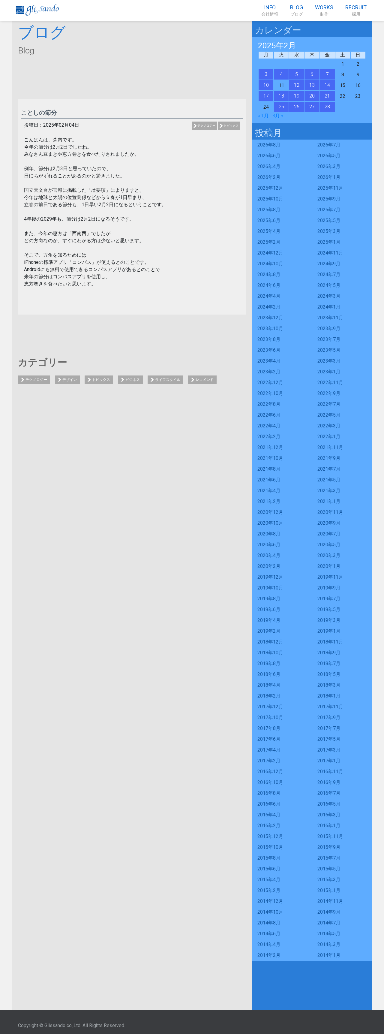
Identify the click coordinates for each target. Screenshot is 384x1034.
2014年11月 (330, 901)
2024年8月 (268, 274)
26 (296, 107)
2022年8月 (268, 404)
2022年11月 (330, 382)
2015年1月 (328, 890)
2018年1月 (328, 696)
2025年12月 (270, 188)
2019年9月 (328, 588)
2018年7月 (328, 663)
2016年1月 (328, 825)
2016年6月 (268, 804)
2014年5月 (328, 933)
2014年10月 (270, 912)
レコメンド (205, 380)
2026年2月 (268, 177)
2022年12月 (270, 382)
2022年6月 (268, 415)
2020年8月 (268, 534)
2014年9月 (328, 912)
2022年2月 (268, 436)
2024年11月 (330, 253)
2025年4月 (268, 231)
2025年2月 (268, 242)
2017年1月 (328, 761)
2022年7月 (328, 404)
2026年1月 (328, 177)
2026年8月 (268, 145)
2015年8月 (268, 858)
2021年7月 (328, 469)
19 (296, 96)
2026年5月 (328, 155)
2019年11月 (330, 577)
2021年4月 (268, 490)
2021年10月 (270, 458)
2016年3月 (328, 815)
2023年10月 (270, 328)
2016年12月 (270, 771)
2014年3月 (328, 944)
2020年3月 (328, 555)
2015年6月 (268, 869)
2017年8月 (268, 728)
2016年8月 (268, 793)
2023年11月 (330, 318)
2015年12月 (270, 836)
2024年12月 (270, 253)
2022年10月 (270, 393)
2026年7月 (328, 145)
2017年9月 (328, 717)
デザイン (69, 380)
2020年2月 (268, 566)
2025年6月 (268, 220)
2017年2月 (268, 761)
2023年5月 (328, 350)
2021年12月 (270, 447)
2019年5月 (328, 609)
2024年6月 (268, 285)
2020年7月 (328, 534)
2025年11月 (330, 188)
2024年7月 (328, 274)
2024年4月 (268, 296)
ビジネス (132, 380)
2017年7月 (328, 728)
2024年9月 (328, 264)
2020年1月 (328, 566)
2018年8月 (268, 663)
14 (327, 85)
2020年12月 (270, 512)
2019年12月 (270, 577)
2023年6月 (268, 350)
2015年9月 (328, 847)
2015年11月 (330, 836)
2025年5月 (328, 220)
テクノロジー (206, 125)
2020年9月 (328, 523)
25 (281, 107)
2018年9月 (328, 653)
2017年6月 (268, 739)
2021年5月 (328, 480)
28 (327, 107)
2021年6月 (268, 480)
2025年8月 (268, 210)
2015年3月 (328, 879)
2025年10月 (270, 199)
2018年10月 (270, 653)
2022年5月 (328, 415)
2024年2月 (268, 307)
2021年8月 (268, 469)
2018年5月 (328, 674)
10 (266, 85)
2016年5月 (328, 804)
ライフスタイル (167, 380)
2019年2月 (268, 631)
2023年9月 (328, 328)
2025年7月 (328, 210)
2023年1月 (328, 372)
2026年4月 (268, 166)
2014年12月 (270, 901)
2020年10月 (270, 523)
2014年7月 (328, 923)
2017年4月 (268, 750)
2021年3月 (328, 490)
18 (281, 96)
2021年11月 (330, 447)
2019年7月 (328, 598)
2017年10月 (270, 717)
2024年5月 (328, 285)
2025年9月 (328, 199)
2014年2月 (268, 955)
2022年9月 (328, 393)
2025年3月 (328, 231)
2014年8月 (268, 923)
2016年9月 (328, 782)
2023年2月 (268, 372)
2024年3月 (328, 296)
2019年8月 (268, 598)
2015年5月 (328, 869)
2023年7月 (328, 339)
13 (312, 85)
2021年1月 (328, 501)
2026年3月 (328, 166)
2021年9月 (328, 458)
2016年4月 (268, 815)
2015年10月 (270, 847)
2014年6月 (268, 933)
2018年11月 (330, 642)
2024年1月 (328, 307)
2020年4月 (268, 555)
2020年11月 (330, 512)
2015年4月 (268, 879)
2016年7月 (328, 793)
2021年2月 (268, 501)
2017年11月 (330, 707)
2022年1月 (328, 436)
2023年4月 (268, 361)
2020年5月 (328, 544)
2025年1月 (328, 242)
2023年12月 (270, 318)
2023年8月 (268, 339)
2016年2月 (268, 825)
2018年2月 (268, 696)
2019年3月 (328, 620)
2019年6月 (268, 609)
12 (296, 85)
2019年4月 (268, 620)
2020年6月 (268, 544)
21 (327, 96)
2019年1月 (328, 631)
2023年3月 (328, 361)
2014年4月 (268, 944)
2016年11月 (330, 771)
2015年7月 (328, 858)
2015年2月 (268, 890)
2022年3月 (328, 426)
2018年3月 (328, 685)
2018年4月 (268, 685)
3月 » (277, 116)
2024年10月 (270, 264)
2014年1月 (328, 955)
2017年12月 (270, 707)
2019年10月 (270, 588)
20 (312, 96)
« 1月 (263, 116)
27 (312, 107)
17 (266, 96)
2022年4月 (268, 426)
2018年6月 (268, 674)
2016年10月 (270, 782)
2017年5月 (328, 739)
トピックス (231, 125)
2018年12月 (270, 642)
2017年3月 (328, 750)
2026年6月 (268, 155)
